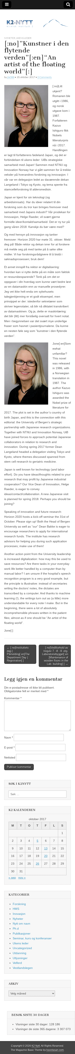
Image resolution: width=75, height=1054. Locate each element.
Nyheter (9, 38)
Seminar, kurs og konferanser (32, 938)
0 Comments (45, 77)
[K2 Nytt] (37, 19)
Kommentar (12, 698)
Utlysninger (20, 958)
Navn (8, 737)
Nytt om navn (21, 923)
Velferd (17, 963)
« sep (12, 877)
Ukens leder (23, 38)
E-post (9, 747)
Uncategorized (22, 948)
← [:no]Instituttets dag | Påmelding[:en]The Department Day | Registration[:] (18, 654)
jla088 (10, 77)
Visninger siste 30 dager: (32, 1024)
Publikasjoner (21, 933)
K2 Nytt (36, 1045)
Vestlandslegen (23, 968)
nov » (22, 877)
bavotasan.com (55, 1050)
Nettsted (9, 757)
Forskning (19, 904)
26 (37, 863)
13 (46, 848)
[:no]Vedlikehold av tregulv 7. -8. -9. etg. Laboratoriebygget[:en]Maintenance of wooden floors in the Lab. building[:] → (55, 655)
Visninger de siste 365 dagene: (36, 1029)
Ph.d (16, 928)
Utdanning (19, 953)
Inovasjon (19, 913)
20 (46, 856)
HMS (16, 908)
